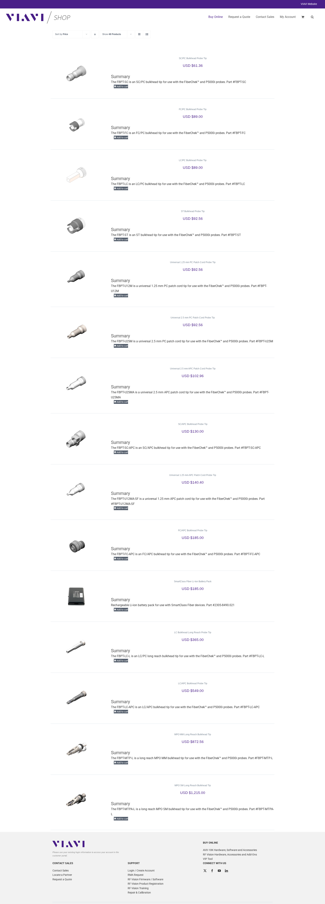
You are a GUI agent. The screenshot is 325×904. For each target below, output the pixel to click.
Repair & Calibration (139, 892)
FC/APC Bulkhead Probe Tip (192, 530)
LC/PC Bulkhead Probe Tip (193, 160)
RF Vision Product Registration (145, 883)
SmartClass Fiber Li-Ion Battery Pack (192, 581)
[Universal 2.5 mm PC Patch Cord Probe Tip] (76, 332)
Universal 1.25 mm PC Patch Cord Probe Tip (193, 262)
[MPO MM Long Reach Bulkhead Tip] (76, 749)
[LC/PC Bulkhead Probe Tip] (76, 175)
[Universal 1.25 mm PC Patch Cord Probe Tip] (76, 277)
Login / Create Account (141, 870)
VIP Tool (208, 858)
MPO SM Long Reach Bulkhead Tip (193, 785)
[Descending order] (95, 34)
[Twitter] (205, 870)
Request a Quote (62, 879)
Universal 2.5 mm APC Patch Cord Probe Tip (193, 368)
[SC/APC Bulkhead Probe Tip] (76, 439)
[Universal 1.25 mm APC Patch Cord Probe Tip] (76, 490)
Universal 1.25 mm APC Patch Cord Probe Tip (192, 475)
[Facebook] (212, 870)
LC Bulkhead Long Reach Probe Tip (192, 632)
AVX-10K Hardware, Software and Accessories (230, 849)
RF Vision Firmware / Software (145, 879)
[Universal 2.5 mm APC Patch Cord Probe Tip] (76, 383)
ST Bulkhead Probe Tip (193, 211)
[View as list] (146, 34)
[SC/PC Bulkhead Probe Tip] (76, 73)
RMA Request (136, 874)
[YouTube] (219, 870)
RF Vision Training (138, 888)
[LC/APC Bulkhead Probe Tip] (76, 698)
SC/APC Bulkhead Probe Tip (192, 424)
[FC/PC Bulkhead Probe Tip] (76, 124)
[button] (312, 16)
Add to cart (122, 86)
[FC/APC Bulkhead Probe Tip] (76, 545)
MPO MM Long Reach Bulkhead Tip (192, 734)
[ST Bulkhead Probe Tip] (76, 226)
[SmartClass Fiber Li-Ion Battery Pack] (76, 596)
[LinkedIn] (226, 870)
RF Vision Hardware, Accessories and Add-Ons (230, 854)
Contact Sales (60, 870)
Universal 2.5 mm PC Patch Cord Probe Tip (193, 317)
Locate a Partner (62, 874)
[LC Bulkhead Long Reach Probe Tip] (76, 647)
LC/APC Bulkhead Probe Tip (192, 683)
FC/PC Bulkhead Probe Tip (193, 109)
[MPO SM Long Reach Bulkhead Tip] (76, 800)
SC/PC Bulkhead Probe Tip (193, 58)
